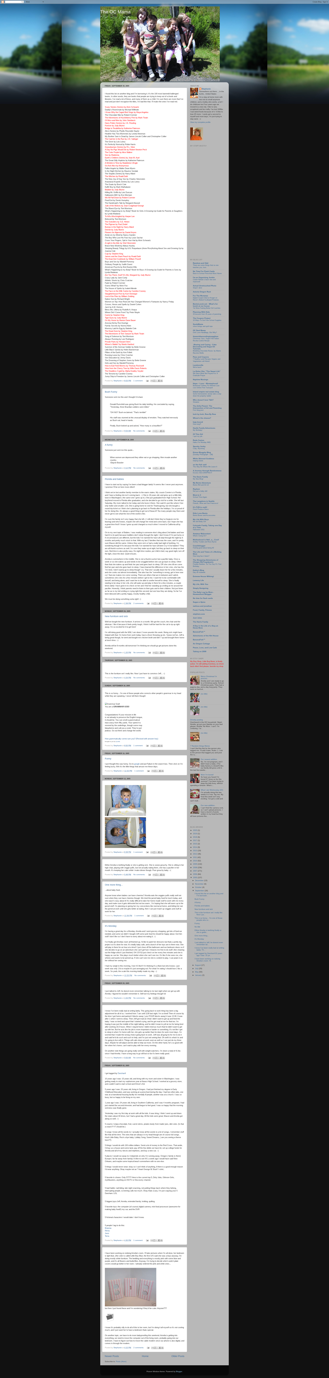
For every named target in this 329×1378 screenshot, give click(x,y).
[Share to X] (156, 381)
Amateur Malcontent (202, 534)
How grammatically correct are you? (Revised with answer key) (131, 739)
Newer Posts (112, 1356)
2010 (195, 861)
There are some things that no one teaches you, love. (205, 266)
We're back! (197, 367)
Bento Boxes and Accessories (204, 515)
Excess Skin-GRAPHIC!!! (202, 473)
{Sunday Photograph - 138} (203, 454)
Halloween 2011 (198, 530)
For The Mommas (200, 296)
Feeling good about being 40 (203, 548)
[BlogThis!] (154, 381)
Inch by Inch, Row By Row (204, 414)
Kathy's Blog (198, 570)
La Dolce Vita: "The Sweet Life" (206, 371)
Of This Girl (198, 434)
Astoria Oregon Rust (202, 292)
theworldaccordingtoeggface (205, 336)
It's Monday (111, 926)
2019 (195, 834)
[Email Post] (147, 381)
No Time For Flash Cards (204, 271)
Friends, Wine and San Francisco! (205, 503)
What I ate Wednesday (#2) (212, 790)
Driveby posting (196, 720)
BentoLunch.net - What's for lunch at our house (205, 305)
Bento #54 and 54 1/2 (201, 485)
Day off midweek (199, 572)
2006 (195, 874)
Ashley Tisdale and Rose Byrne (204, 542)
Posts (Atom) (121, 1361)
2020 (195, 830)
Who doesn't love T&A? (203, 400)
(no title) (204, 694)
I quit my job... (198, 436)
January (198, 975)
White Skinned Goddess (203, 459)
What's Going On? (199, 536)
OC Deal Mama (199, 330)
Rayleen (196, 489)
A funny (109, 445)
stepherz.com (199, 614)
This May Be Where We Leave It (205, 467)
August (198, 965)
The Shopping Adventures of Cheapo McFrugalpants (205, 561)
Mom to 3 (197, 495)
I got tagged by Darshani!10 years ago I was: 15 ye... (208, 954)
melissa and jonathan (202, 606)
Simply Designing (200, 588)
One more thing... (114, 885)
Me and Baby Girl (199, 521)
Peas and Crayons (201, 357)
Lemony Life (198, 580)
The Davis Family (200, 477)
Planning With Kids (201, 312)
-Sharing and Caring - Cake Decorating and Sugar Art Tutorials (205, 347)
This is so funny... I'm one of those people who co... (208, 919)
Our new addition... (208, 805)
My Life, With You (200, 584)
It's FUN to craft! (200, 507)
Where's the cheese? (202, 418)
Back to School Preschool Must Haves (207, 273)
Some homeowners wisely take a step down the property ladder (207, 395)
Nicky (107, 1231)
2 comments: (138, 603)
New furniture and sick (116, 616)
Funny (108, 758)
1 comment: (138, 381)
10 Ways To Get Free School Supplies (207, 320)
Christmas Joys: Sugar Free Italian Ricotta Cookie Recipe (206, 340)
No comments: (139, 431)
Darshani (121, 1073)
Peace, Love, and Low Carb (205, 648)
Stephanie (206, 89)
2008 (195, 867)
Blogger (179, 1371)
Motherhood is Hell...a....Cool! (206, 540)
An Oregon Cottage (201, 644)
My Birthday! (197, 430)
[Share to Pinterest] (161, 381)
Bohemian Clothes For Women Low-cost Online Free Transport (206, 387)
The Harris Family (200, 622)
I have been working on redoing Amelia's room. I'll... (207, 960)
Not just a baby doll (200, 491)
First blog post (198, 410)
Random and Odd (200, 263)
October (198, 887)
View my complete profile (200, 122)
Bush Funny (111, 392)
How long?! (197, 424)
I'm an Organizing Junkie (204, 278)
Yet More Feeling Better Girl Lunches (206, 308)
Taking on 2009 (199, 651)
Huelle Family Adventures (204, 428)
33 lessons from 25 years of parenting (207, 314)
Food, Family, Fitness (202, 610)
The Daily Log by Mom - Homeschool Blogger (203, 593)
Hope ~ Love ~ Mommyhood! (205, 384)
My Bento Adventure (202, 483)
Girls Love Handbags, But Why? (205, 332)
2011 (195, 857)
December (199, 880)
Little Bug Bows (208, 661)
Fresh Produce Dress (201, 509)
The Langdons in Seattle (203, 501)
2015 (195, 844)
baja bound (198, 422)
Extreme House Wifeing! (203, 576)
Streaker (196, 402)
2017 (195, 840)
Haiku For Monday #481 (202, 442)
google (137, 764)
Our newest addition (209, 759)
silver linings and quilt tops (203, 326)
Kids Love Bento (200, 513)
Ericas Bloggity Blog (202, 452)
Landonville (198, 365)
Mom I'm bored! (207, 775)
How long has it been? (201, 556)
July (197, 968)
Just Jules (197, 618)
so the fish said (200, 465)
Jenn (107, 1233)
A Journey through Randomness (207, 471)
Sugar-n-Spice (199, 602)
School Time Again (200, 497)
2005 (195, 877)
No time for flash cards (203, 598)
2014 (195, 847)
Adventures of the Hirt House (205, 636)
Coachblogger (199, 546)
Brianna (108, 1228)
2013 (195, 851)
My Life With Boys (201, 519)
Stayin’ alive (197, 288)
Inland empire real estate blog (206, 392)
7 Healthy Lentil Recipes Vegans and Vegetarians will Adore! (206, 360)
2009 (195, 864)
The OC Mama (115, 12)
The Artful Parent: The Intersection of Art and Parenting (207, 407)
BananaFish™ (199, 632)
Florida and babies (114, 479)
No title (197, 927)
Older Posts (177, 1356)
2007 (195, 871)
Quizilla (118, 741)
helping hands (198, 461)
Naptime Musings (200, 380)
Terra (107, 1236)
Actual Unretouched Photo (204, 286)
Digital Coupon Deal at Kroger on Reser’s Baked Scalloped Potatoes (206, 299)
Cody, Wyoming (199, 448)
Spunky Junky (199, 446)
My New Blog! (198, 479)
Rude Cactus (198, 440)
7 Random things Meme (200, 746)
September (200, 891)
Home (145, 1356)
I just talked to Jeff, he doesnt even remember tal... (209, 943)
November (199, 884)
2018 (195, 837)
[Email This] (151, 381)
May (197, 972)
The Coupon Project (202, 318)
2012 (195, 854)
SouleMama (198, 324)
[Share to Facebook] (159, 381)
